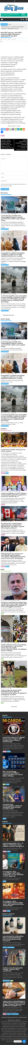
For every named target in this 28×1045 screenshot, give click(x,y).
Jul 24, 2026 (6, 966)
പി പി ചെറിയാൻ (13, 841)
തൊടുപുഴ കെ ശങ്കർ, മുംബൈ (15, 447)
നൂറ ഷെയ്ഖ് (11, 214)
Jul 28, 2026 (6, 934)
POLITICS (7, 566)
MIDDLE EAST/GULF (4, 228)
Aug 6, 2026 (6, 869)
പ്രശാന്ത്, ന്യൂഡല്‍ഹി (13, 600)
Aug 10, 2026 (6, 841)
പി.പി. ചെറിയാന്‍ (12, 39)
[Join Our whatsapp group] (24, 1041)
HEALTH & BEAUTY (10, 947)
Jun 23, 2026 (6, 999)
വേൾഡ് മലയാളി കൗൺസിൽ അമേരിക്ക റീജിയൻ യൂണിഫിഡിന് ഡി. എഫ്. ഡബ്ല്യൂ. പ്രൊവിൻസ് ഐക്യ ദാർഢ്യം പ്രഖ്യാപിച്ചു (7, 144)
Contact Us (17, 1020)
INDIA (2, 613)
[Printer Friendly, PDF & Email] (14, 126)
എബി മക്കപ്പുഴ (13, 999)
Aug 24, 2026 (6, 769)
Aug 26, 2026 (4, 214)
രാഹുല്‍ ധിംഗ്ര (13, 934)
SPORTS (8, 751)
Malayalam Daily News (8, 315)
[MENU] (27, 19)
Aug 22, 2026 (6, 802)
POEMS (7, 473)
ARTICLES (4, 947)
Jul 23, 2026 (6, 899)
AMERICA (2, 135)
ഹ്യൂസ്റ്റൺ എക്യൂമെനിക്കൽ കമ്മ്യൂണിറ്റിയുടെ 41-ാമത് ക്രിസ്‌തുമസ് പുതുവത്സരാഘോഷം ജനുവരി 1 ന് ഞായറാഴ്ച (21, 144)
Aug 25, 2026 (4, 600)
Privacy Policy (11, 1020)
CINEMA (8, 851)
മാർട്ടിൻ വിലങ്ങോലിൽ (13, 491)
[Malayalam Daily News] (2, 19)
